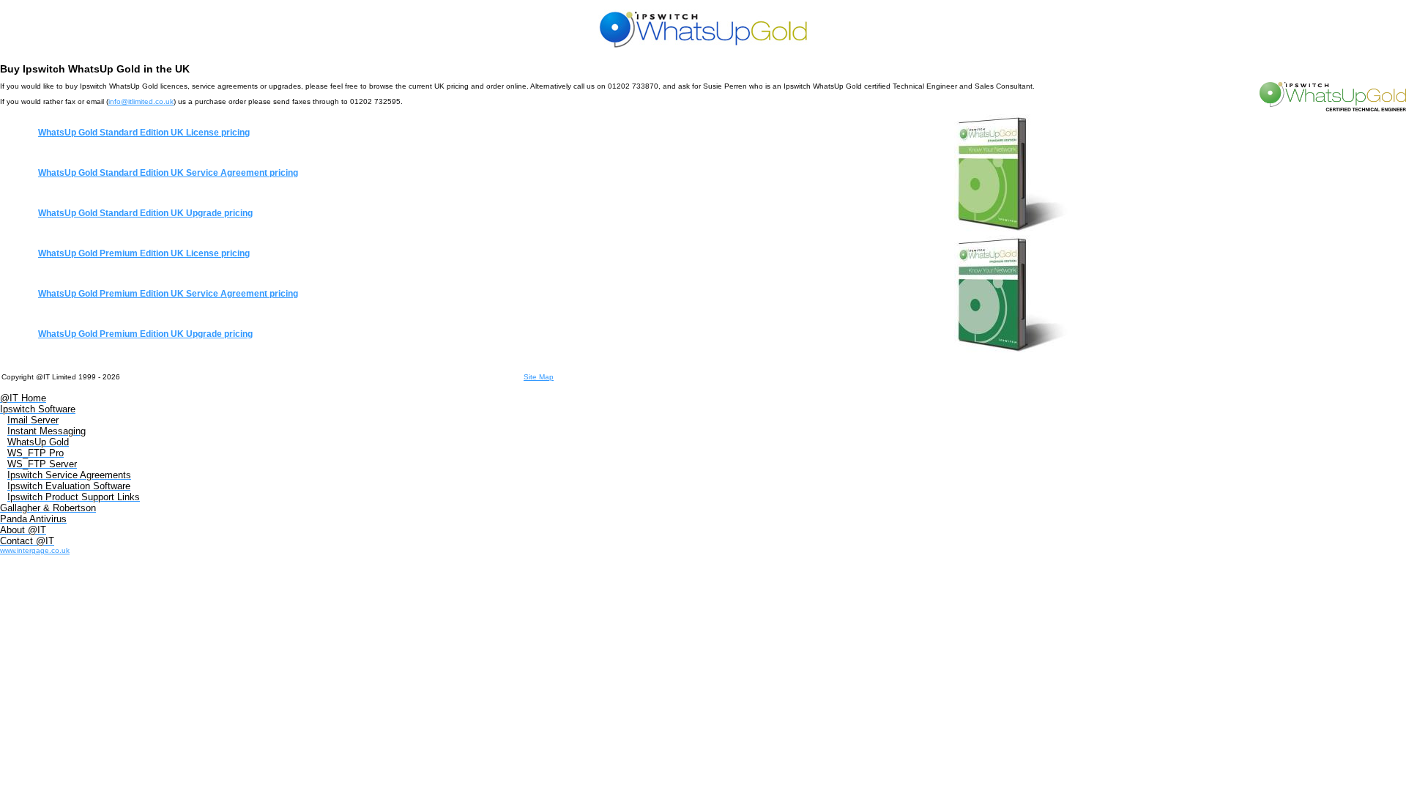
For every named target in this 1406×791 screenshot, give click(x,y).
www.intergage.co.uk (35, 550)
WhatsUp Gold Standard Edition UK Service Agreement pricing (168, 173)
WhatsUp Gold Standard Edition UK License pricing (144, 132)
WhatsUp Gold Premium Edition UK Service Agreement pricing (168, 294)
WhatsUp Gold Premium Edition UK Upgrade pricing (145, 334)
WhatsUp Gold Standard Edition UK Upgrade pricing (145, 213)
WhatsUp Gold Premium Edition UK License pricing (144, 253)
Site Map (539, 377)
